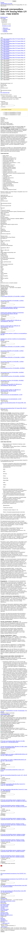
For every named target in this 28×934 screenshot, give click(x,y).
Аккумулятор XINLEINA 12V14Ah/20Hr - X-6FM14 (12, 300)
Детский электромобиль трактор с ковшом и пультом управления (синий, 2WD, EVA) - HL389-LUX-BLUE (12, 856)
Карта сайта (3, 902)
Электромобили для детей (6, 3)
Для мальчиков (21, 710)
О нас (2, 917)
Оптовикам (3, 919)
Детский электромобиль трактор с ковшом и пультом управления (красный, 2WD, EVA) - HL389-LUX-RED (13, 840)
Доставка (3, 907)
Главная (2, 2)
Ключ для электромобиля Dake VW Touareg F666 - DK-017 (14, 408)
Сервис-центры (4, 910)
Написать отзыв (4, 288)
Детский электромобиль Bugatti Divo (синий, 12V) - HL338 (14, 775)
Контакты (3, 918)
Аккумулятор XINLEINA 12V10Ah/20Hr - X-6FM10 (12, 361)
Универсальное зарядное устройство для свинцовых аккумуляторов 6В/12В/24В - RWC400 (12, 313)
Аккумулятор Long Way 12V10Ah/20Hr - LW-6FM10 (12, 372)
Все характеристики (5, 92)
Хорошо (2, 931)
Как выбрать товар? (5, 904)
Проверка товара (4, 912)
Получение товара (5, 909)
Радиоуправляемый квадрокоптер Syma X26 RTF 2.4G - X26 (14, 878)
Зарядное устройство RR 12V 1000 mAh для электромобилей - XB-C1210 (10, 326)
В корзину (3, 106)
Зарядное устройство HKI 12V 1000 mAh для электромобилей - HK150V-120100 (11, 390)
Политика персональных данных (8, 900)
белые (8, 714)
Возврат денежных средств (7, 914)
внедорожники (4, 714)
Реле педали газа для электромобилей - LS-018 (11, 398)
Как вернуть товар (5, 913)
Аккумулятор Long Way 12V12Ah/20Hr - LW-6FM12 (12, 380)
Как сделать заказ (4, 905)
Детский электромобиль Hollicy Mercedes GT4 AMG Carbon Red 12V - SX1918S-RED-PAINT (14, 747)
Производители (4, 920)
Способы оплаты (4, 906)
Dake (4, 18)
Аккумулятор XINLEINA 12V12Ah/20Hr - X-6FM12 (12, 350)
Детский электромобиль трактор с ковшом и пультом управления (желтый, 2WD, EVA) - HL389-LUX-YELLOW (14, 806)
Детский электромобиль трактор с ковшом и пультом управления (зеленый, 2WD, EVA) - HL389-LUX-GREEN (13, 824)
